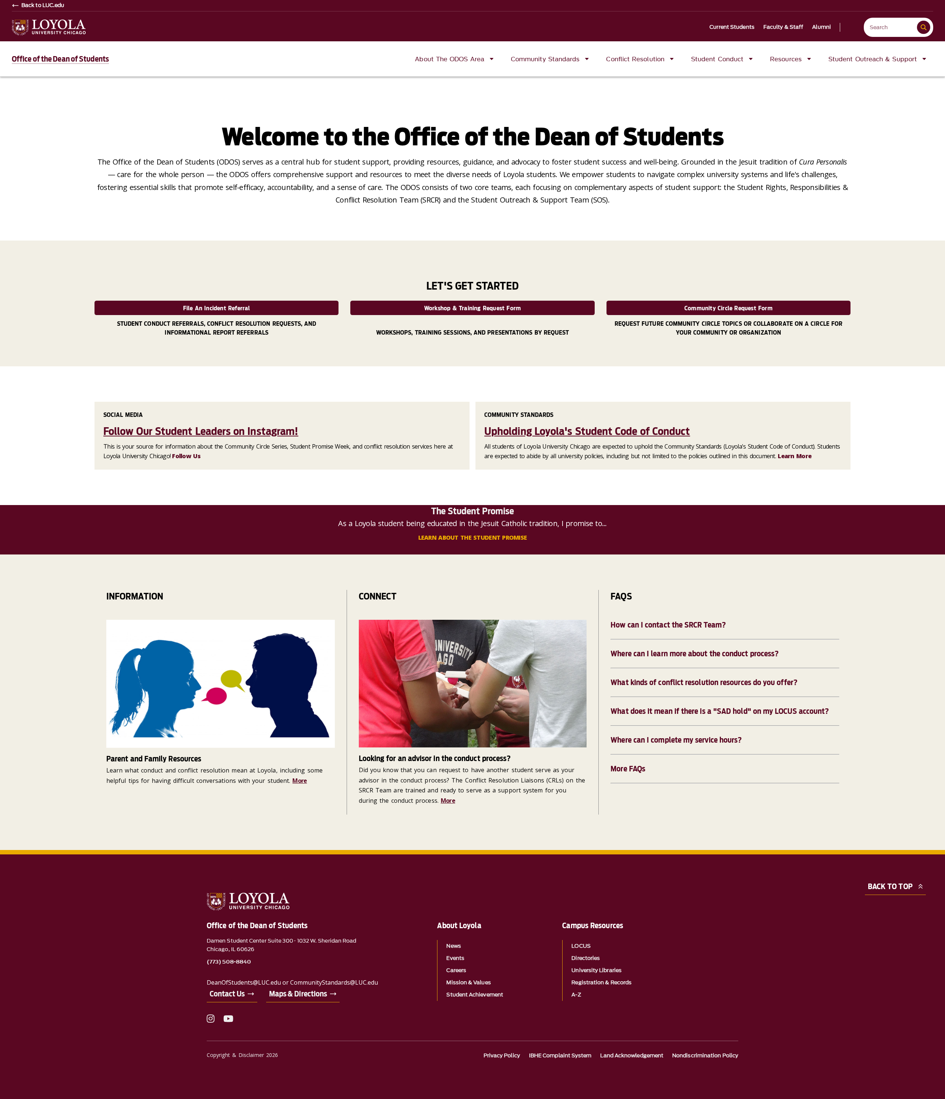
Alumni (821, 27)
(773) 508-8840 (229, 962)
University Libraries (596, 970)
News (453, 946)
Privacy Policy (502, 1056)
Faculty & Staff (783, 27)
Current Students (732, 27)
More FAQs (628, 768)
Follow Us (186, 456)
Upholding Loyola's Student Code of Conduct (587, 431)
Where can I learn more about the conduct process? (695, 653)
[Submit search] (923, 27)
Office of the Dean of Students (60, 59)
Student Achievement (474, 995)
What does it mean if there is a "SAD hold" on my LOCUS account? (720, 711)
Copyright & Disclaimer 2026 (242, 1054)
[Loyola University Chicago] (49, 27)
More (299, 781)
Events (455, 958)
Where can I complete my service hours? (676, 740)
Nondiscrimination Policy (705, 1056)
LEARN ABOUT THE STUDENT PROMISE (472, 537)
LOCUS (580, 946)
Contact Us (227, 993)
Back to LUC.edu (43, 5)
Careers (456, 970)
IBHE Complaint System (560, 1056)
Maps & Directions (298, 993)
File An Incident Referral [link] (216, 308)
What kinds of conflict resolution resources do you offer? (704, 682)
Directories (585, 958)
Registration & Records (601, 982)
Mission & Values (468, 982)
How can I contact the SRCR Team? (668, 625)
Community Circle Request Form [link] (728, 308)
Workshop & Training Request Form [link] (472, 308)
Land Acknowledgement (631, 1056)
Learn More (794, 456)
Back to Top (890, 886)
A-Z (576, 995)
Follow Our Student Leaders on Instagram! (200, 431)
